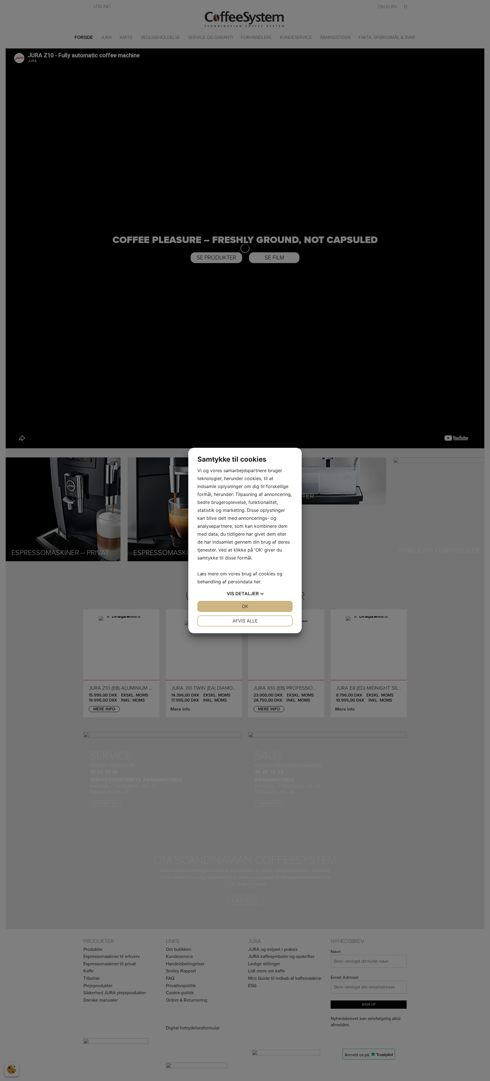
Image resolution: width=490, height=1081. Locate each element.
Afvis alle (245, 621)
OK (245, 606)
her (257, 581)
